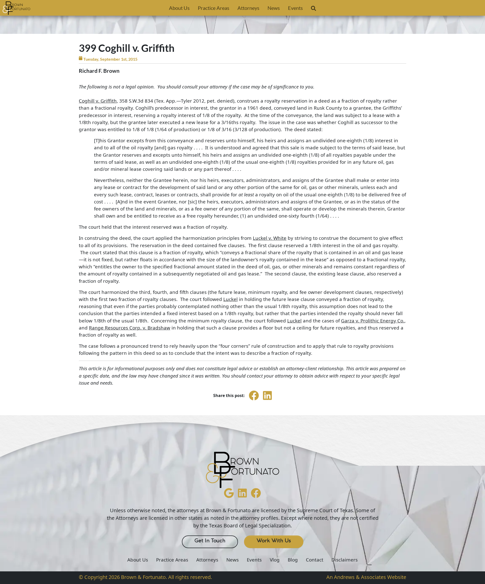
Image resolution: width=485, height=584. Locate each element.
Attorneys (248, 8)
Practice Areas (213, 8)
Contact (314, 559)
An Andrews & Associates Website (366, 577)
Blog (293, 559)
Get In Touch (210, 540)
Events (295, 8)
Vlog (275, 559)
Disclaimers (344, 559)
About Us (179, 8)
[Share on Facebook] (254, 400)
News (274, 8)
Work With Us (274, 540)
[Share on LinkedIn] (267, 400)
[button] (313, 9)
